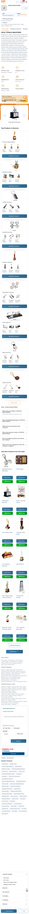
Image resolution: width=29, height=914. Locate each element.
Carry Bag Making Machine (18, 768)
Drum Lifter (4, 771)
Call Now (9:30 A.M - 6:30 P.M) (10, 100)
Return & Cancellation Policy (10, 882)
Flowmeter (4, 776)
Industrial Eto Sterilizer (7, 778)
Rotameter (19, 773)
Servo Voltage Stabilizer (7, 766)
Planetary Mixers (6, 798)
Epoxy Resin (17, 788)
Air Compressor (18, 803)
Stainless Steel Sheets (16, 791)
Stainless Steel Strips (7, 793)
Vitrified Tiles (5, 808)
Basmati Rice (18, 766)
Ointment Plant (23, 796)
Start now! (13, 753)
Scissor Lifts (21, 771)
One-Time (7, 728)
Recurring (16, 728)
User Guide (6, 880)
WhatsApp (23, 100)
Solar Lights (14, 806)
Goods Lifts (21, 806)
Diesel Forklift (5, 786)
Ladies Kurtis (15, 798)
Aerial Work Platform (15, 786)
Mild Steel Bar (5, 791)
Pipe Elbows (5, 813)
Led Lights (22, 798)
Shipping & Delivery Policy (9, 884)
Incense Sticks (5, 806)
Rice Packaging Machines (8, 781)
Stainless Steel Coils (15, 808)
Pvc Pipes (24, 808)
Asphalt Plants (5, 796)
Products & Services (15, 29)
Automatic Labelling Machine (17, 783)
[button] (25, 8)
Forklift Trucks (13, 764)
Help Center (6, 877)
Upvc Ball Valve (23, 811)
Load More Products (14, 645)
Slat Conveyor (14, 796)
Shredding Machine (20, 781)
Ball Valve (12, 801)
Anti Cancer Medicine (7, 803)
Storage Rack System (7, 788)
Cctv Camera (5, 801)
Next (24, 115)
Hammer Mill (5, 783)
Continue (18, 741)
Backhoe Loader (6, 768)
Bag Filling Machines (19, 793)
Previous (5, 115)
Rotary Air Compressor (14, 776)
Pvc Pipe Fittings (6, 811)
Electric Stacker (13, 771)
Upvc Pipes (14, 811)
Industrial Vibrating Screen (8, 773)
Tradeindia (3, 757)
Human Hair (5, 764)
